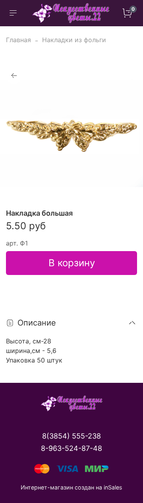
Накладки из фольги (74, 40)
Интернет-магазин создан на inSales (71, 487)
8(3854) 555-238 (71, 436)
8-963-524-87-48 (71, 448)
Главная (18, 40)
